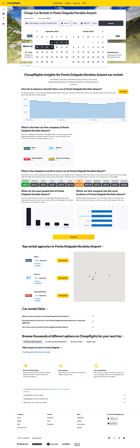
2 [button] (51, 42)
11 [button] (61, 47)
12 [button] (67, 47)
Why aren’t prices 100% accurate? (35, 402)
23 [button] (52, 57)
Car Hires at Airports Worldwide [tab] (56, 342)
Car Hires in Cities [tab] (76, 342)
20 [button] (37, 57)
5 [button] (66, 42)
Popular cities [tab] (91, 342)
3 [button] (56, 42)
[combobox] (29, 18)
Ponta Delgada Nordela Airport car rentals (36, 352)
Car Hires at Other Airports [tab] (32, 342)
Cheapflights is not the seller (33, 395)
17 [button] (57, 52)
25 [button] (62, 57)
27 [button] (37, 62)
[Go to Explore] (3, 18)
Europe (28, 65)
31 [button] (103, 62)
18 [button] (62, 52)
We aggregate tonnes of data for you (35, 399)
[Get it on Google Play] (112, 418)
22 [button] (47, 57)
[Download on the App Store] (112, 423)
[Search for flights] (3, 9)
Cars (22, 65)
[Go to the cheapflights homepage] (15, 3)
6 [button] (37, 47)
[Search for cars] (3, 14)
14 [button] (42, 52)
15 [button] (47, 52)
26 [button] (67, 57)
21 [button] (42, 57)
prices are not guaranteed (63, 389)
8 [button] (46, 47)
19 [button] (67, 52)
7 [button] (42, 47)
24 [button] (57, 57)
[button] (3, 3)
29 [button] (47, 62)
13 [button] (37, 52)
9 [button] (51, 47)
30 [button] (52, 62)
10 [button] (57, 47)
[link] (123, 91)
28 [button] (42, 62)
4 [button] (61, 42)
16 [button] (52, 52)
